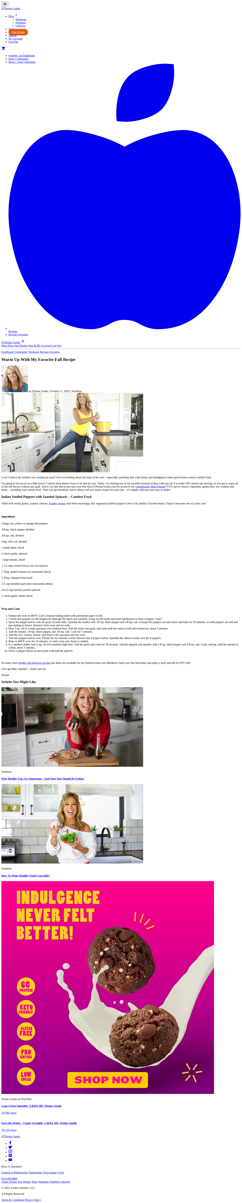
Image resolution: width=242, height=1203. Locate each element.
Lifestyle (20, 25)
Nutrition (21, 22)
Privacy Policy (33, 1199)
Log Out (13, 41)
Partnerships (35, 1172)
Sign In (13, 35)
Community (19, 58)
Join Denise (18, 32)
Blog (13, 16)
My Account (15, 38)
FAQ (61, 1172)
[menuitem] (128, 19)
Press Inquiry (50, 1172)
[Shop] (107, 1092)
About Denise (9, 1181)
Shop (34, 1181)
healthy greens (57, 503)
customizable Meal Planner (150, 486)
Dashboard (22, 55)
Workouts (21, 19)
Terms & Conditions (12, 1199)
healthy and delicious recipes (34, 662)
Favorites (18, 334)
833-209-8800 (9, 1178)
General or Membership (14, 1172)
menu (5, 4)
